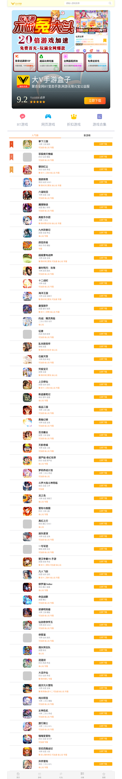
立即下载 (95, 100)
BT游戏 (22, 124)
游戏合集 (99, 124)
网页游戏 (48, 124)
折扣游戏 (74, 124)
